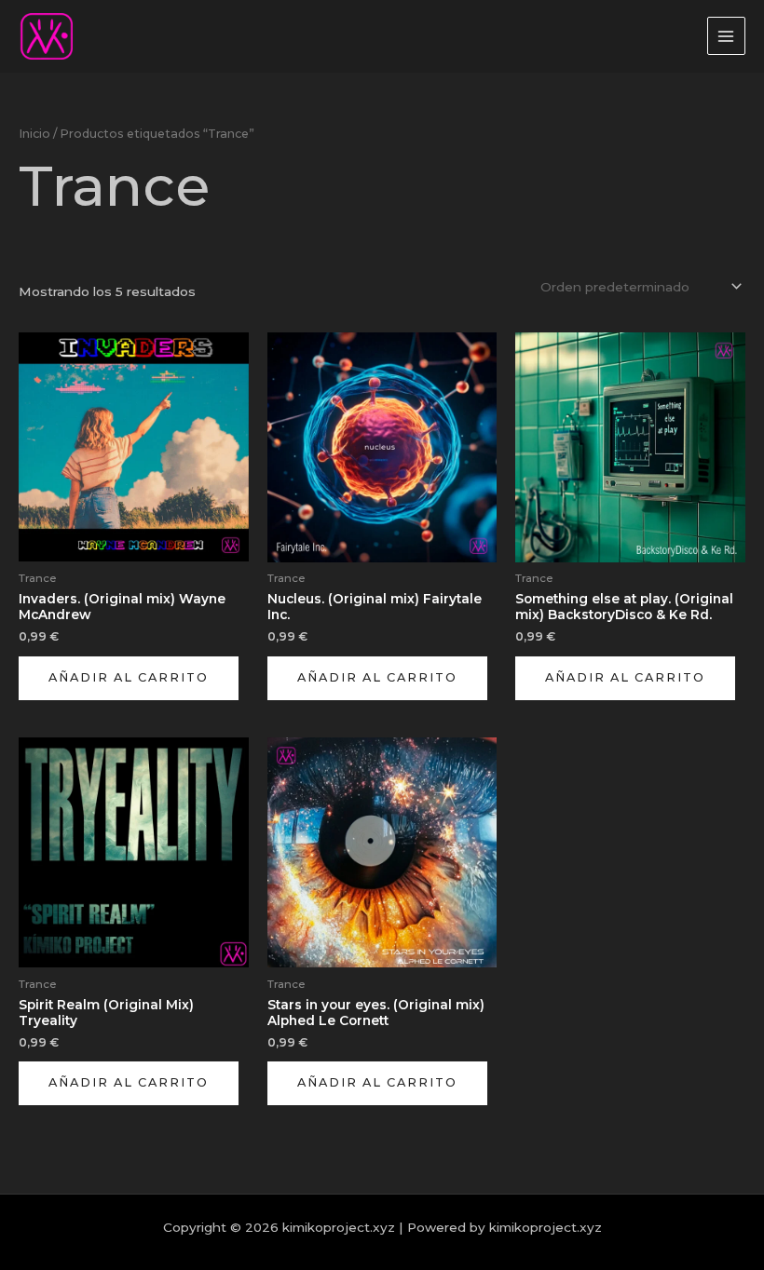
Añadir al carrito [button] (128, 677)
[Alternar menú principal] (726, 36)
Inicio (34, 134)
